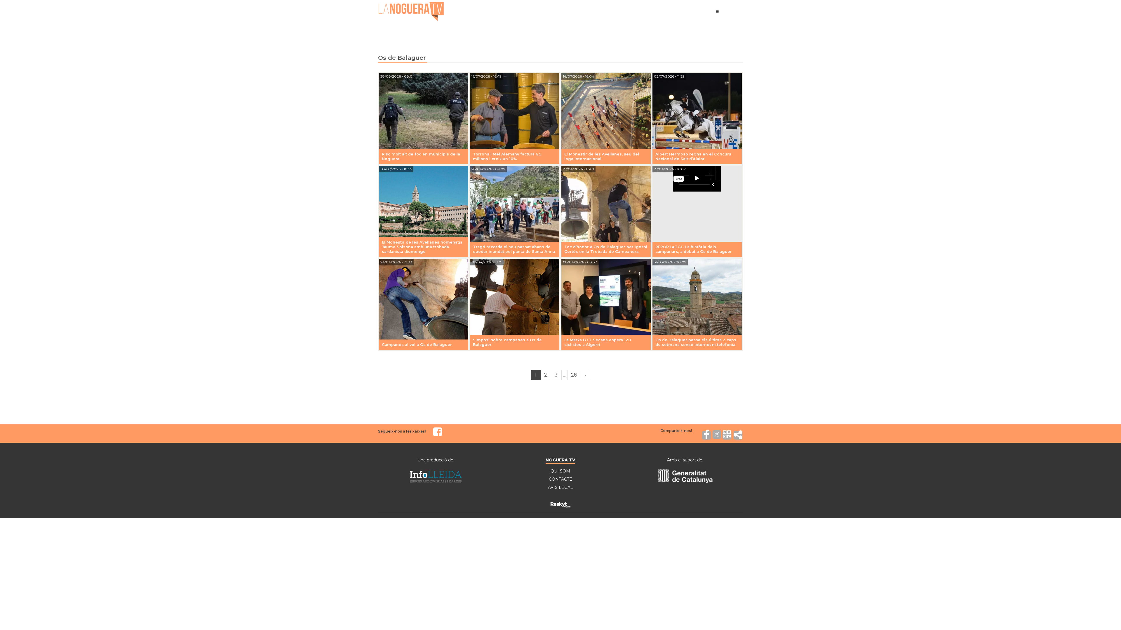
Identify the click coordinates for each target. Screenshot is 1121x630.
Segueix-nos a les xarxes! (402, 431)
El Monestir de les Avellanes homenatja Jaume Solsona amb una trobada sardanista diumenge (422, 247)
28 (574, 375)
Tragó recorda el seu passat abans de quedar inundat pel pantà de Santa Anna (514, 249)
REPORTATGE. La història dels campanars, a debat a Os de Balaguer (693, 249)
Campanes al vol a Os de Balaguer (417, 344)
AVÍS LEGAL (560, 487)
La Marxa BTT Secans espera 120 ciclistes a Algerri (597, 342)
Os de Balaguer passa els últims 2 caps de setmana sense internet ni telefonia (695, 342)
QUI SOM (560, 471)
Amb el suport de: (685, 460)
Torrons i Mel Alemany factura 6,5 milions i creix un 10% (507, 156)
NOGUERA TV (560, 460)
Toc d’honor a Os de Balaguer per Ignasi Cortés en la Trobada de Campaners (605, 249)
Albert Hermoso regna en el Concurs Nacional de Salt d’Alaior (693, 156)
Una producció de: (435, 460)
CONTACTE (560, 479)
